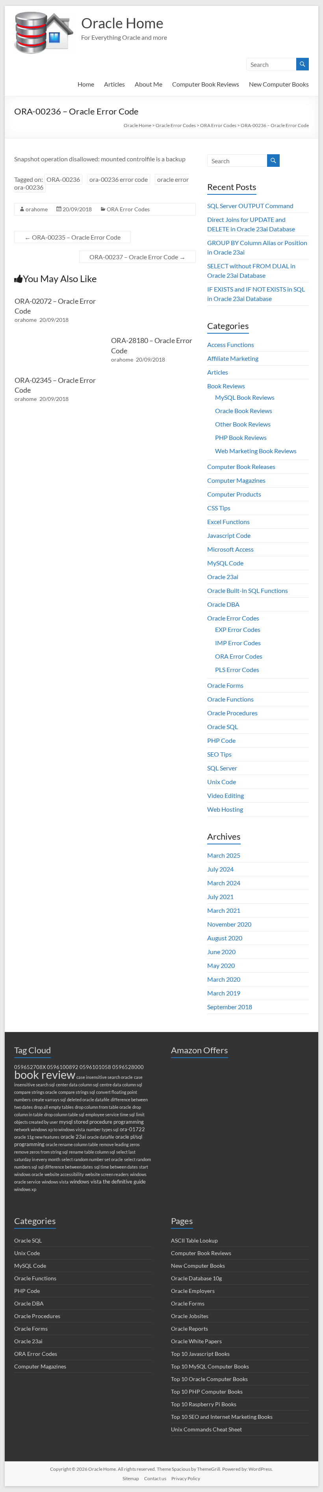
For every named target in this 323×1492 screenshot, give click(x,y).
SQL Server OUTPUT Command (250, 205)
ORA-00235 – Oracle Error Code (72, 237)
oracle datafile (100, 1136)
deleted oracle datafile (88, 1099)
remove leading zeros (119, 1144)
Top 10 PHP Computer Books (207, 1391)
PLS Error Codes (237, 669)
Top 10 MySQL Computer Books (210, 1366)
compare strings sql (76, 1092)
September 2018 (229, 1006)
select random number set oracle (92, 1159)
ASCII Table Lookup (194, 1240)
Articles (114, 84)
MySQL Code (225, 563)
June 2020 (221, 951)
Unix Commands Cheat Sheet (206, 1429)
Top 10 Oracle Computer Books (209, 1379)
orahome (37, 209)
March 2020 (223, 979)
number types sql (102, 1129)
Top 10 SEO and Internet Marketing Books (222, 1416)
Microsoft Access (230, 549)
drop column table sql (64, 1114)
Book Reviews (226, 386)
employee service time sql (110, 1114)
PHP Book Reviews (241, 437)
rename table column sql (92, 1151)
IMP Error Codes (238, 642)
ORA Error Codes (128, 209)
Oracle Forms (225, 685)
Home (86, 84)
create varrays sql (49, 1099)
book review (44, 1074)
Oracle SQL (222, 726)
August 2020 (224, 938)
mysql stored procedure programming (101, 1122)
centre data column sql (121, 1084)
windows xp (25, 1189)
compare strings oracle (35, 1092)
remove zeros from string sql (41, 1151)
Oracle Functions (230, 699)
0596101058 (95, 1067)
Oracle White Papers (196, 1341)
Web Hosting (225, 809)
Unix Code (221, 781)
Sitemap (131, 1478)
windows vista (55, 1181)
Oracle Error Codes (233, 618)
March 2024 (223, 882)
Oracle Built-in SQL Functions (247, 590)
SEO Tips (219, 754)
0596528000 (128, 1067)
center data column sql (77, 1084)
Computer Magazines (236, 480)
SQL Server (222, 768)
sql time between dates (116, 1166)
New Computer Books (279, 84)
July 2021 (220, 896)
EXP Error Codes (237, 629)
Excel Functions (228, 521)
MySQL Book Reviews (245, 397)
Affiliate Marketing (232, 358)
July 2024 (220, 869)
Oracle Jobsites (189, 1316)
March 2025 (223, 855)
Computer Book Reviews (205, 84)
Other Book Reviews (243, 424)
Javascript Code (229, 535)
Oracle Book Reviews (243, 410)
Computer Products (234, 494)
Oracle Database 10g (196, 1278)
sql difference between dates (65, 1166)
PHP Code (221, 740)
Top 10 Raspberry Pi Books (203, 1404)
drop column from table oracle (103, 1107)
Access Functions (230, 344)
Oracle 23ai (222, 576)
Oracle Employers (193, 1290)
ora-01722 (132, 1129)
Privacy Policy (185, 1478)
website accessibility (64, 1174)
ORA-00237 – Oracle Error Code (137, 256)
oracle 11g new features (36, 1136)
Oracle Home (122, 22)
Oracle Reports (189, 1328)
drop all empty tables (54, 1107)
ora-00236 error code (118, 179)
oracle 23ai (73, 1137)
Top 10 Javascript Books (200, 1353)
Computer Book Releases (241, 466)
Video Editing (225, 795)
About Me (148, 84)
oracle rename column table (72, 1144)
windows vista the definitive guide (108, 1182)
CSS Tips (218, 507)
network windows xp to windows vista (49, 1129)
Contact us (155, 1478)
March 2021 (223, 910)
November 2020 (229, 924)
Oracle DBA (223, 604)
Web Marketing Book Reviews (256, 450)
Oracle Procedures (232, 712)
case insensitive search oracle (104, 1077)
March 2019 (223, 993)
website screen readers (107, 1174)
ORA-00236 (63, 179)
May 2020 (221, 965)
